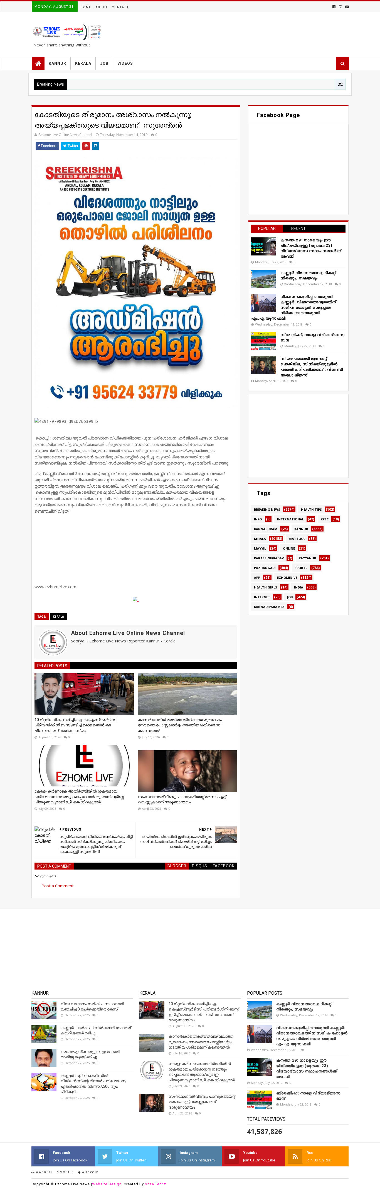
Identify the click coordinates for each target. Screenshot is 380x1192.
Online (289, 548)
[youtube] (346, 6)
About (101, 7)
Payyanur (307, 558)
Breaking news (267, 509)
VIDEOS (125, 63)
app (257, 577)
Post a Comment (57, 885)
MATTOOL (297, 539)
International (290, 519)
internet (262, 597)
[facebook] (334, 6)
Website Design (107, 1184)
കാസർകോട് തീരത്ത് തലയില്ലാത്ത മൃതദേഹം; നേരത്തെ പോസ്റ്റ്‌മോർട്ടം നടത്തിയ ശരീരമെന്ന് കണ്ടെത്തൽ (180, 725)
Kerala (58, 617)
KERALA (83, 63)
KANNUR (57, 63)
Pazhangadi (265, 568)
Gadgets (44, 1172)
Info (258, 519)
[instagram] (340, 6)
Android (90, 1172)
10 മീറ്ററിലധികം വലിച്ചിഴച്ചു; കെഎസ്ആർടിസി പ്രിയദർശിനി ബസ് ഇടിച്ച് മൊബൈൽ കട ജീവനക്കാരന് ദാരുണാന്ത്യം (75, 725)
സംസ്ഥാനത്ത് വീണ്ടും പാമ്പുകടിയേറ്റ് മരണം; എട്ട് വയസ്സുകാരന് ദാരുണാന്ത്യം (182, 799)
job (290, 597)
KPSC (325, 519)
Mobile (66, 1172)
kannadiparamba (269, 607)
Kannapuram (265, 529)
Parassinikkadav (269, 558)
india (298, 587)
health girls (265, 587)
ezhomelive (287, 577)
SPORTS (301, 568)
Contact (120, 7)
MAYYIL (260, 548)
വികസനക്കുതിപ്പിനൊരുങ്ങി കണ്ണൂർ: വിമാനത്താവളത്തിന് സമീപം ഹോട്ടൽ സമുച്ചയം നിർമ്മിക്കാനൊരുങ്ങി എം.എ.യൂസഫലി (293, 307)
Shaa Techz (155, 1184)
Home (85, 7)
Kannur (301, 529)
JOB (104, 63)
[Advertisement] (298, 436)
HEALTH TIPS (311, 509)
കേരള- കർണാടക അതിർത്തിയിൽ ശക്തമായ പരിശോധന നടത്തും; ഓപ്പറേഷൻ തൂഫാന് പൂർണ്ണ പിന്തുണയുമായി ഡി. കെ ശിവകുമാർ (79, 796)
